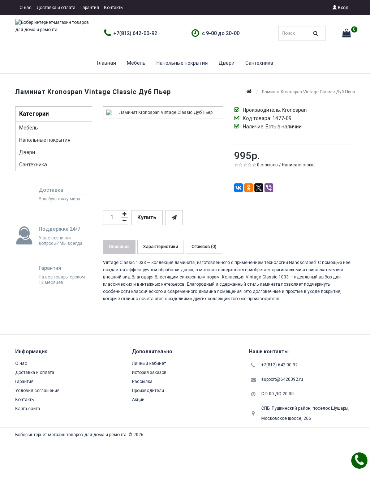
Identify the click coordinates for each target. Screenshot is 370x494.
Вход (342, 7)
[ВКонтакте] (238, 187)
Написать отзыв (298, 164)
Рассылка (142, 381)
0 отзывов (267, 164)
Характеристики (160, 246)
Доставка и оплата (56, 7)
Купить (146, 217)
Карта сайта (27, 408)
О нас (25, 7)
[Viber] (268, 187)
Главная (106, 63)
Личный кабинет (149, 363)
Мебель (136, 63)
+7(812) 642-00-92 (135, 33)
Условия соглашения (37, 390)
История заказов (149, 372)
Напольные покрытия (182, 63)
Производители (148, 390)
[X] (258, 187)
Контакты (114, 7)
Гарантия (90, 7)
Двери (227, 63)
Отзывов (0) (204, 246)
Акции (138, 399)
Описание (119, 246)
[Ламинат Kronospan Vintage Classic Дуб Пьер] (163, 112)
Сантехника (259, 63)
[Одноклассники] (248, 187)
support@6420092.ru (282, 379)
